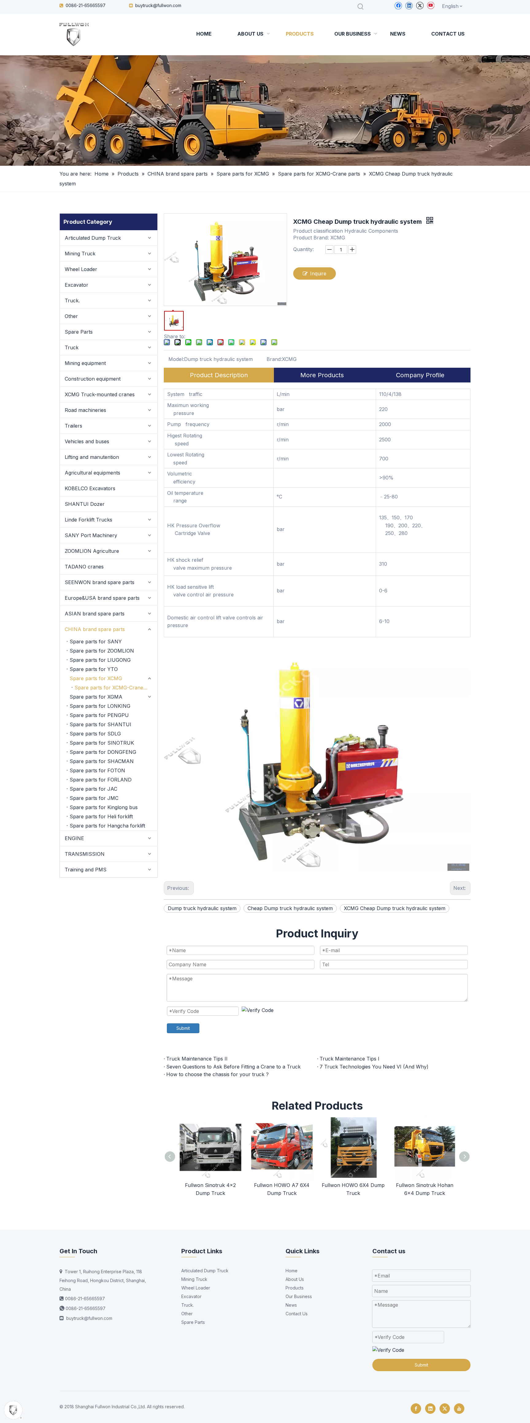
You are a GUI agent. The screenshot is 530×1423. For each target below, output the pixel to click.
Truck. (72, 300)
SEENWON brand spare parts (99, 582)
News (291, 1305)
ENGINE (74, 838)
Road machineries (85, 410)
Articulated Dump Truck (93, 238)
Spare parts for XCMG (96, 678)
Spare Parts (79, 332)
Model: (176, 359)
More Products (322, 375)
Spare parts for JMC (94, 798)
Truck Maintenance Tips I (349, 1059)
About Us (295, 1279)
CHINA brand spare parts (95, 629)
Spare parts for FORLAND (101, 780)
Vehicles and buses (87, 441)
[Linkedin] (409, 6)
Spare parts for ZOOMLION (102, 651)
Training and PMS (85, 870)
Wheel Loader (81, 269)
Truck (72, 347)
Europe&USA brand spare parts (102, 598)
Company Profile (420, 375)
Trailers (73, 426)
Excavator (76, 285)
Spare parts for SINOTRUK (102, 743)
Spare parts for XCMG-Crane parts (116, 687)
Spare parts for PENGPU (99, 715)
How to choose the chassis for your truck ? (217, 1074)
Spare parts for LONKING (100, 706)
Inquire (318, 273)
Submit (183, 1028)
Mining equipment (85, 363)
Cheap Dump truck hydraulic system (290, 908)
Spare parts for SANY (96, 641)
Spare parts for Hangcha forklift (107, 826)
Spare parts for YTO (94, 669)
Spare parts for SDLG (95, 734)
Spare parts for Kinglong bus (104, 807)
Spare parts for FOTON (97, 770)
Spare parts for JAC (93, 789)
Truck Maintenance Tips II (197, 1059)
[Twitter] (420, 6)
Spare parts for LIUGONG (100, 660)
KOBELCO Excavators (90, 488)
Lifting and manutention (92, 457)
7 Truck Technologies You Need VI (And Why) (374, 1067)
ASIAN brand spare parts (95, 614)
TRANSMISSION (85, 854)
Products (295, 1287)
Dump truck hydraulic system (202, 908)
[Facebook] (398, 6)
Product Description (219, 375)
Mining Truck (80, 253)
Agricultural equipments (92, 473)
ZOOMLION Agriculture (92, 551)
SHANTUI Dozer (85, 504)
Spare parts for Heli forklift (101, 816)
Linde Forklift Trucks (88, 520)
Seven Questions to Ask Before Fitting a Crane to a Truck (233, 1067)
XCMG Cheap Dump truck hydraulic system (394, 908)
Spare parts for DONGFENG (103, 752)
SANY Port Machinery (91, 535)
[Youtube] (430, 6)
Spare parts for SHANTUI (100, 724)
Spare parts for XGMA (96, 697)
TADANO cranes (84, 567)
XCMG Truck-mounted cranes (100, 394)
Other (71, 316)
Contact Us (297, 1313)
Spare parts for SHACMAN (102, 761)
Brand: (274, 359)
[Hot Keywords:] (360, 6)
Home (292, 1270)
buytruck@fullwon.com (158, 5)
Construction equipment (93, 379)
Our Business (299, 1296)
